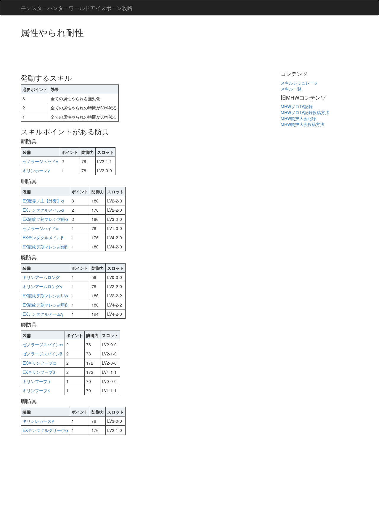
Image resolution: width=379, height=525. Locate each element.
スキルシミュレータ (299, 83)
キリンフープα (37, 381)
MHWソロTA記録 (297, 106)
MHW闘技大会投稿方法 (302, 124)
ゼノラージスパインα (43, 344)
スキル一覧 (291, 89)
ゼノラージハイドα (41, 228)
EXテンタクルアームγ (43, 314)
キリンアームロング (41, 277)
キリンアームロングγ (42, 286)
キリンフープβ (36, 390)
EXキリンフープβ (39, 372)
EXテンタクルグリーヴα (45, 430)
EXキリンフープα (39, 363)
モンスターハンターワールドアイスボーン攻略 (77, 8)
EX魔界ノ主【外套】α (43, 201)
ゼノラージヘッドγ (40, 161)
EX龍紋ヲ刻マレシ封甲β (45, 305)
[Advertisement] (128, 53)
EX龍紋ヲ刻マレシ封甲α (45, 296)
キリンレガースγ (38, 421)
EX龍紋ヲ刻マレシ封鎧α (45, 219)
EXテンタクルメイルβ (43, 237)
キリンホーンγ (36, 170)
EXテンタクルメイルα (43, 210)
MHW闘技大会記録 (298, 118)
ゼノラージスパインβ (42, 354)
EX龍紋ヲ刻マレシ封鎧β (45, 247)
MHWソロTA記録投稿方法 (305, 112)
